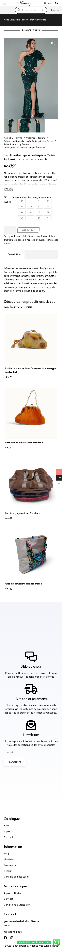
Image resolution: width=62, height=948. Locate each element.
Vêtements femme (35, 137)
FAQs (7, 853)
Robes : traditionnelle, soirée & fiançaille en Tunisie (28, 141)
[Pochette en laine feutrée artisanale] (31, 413)
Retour (8, 871)
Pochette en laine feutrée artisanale (24, 442)
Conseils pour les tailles (17, 876)
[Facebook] (5, 937)
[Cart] (56, 3)
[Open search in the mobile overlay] (31, 10)
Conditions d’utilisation (17, 904)
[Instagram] (11, 938)
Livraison (9, 859)
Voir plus (8, 188)
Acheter (28, 229)
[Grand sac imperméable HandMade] (31, 554)
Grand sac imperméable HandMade (23, 583)
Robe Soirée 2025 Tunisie (16, 144)
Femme (18, 137)
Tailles (7, 202)
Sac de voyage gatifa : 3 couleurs (22, 513)
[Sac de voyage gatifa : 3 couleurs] (31, 484)
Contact (8, 837)
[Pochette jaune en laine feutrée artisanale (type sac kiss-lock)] (31, 339)
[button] (4, 3)
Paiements (10, 865)
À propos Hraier (12, 893)
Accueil (7, 137)
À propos (9, 831)
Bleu (6, 825)
